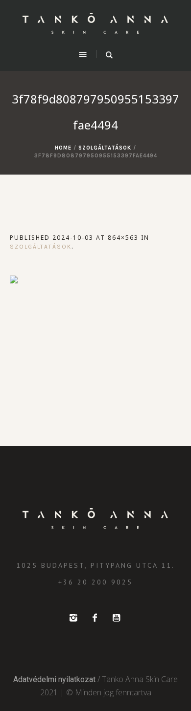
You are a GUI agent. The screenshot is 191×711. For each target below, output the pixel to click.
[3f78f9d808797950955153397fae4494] (95, 331)
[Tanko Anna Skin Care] (95, 23)
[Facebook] (94, 618)
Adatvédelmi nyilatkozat (54, 679)
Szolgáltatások (104, 148)
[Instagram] (73, 618)
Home (63, 148)
